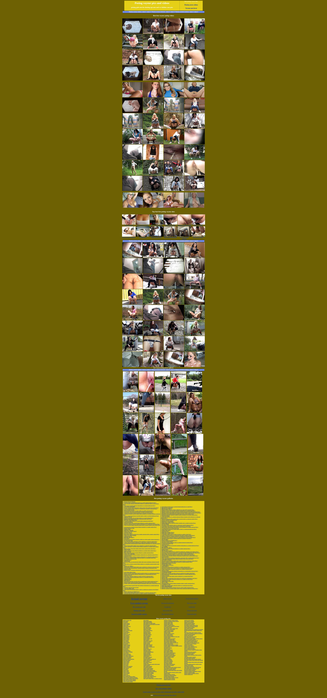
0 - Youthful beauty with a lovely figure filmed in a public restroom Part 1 (139, 523)
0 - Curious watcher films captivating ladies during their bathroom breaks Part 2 (140, 507)
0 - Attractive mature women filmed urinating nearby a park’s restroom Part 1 (177, 583)
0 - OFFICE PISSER (164, 524)
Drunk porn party (192, 614)
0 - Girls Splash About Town (129, 572)
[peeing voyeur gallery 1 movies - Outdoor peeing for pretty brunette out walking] (153, 143)
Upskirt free (192, 607)
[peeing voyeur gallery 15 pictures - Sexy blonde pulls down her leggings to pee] (130, 391)
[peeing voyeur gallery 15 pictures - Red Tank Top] (179, 474)
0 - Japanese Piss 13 (127, 575)
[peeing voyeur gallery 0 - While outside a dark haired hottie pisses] (132, 304)
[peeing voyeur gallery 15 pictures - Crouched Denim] (130, 454)
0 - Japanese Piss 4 (127, 559)
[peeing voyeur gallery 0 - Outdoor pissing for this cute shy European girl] (153, 257)
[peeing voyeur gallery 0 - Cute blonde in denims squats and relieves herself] (194, 112)
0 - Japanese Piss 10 (127, 536)
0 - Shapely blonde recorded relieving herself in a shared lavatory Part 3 (176, 562)
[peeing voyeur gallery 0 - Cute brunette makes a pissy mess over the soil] (153, 335)
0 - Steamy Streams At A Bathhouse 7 (168, 540)
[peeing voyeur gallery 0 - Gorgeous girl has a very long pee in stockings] (153, 33)
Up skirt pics (167, 607)
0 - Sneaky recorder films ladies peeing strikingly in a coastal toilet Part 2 (176, 576)
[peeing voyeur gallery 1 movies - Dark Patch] (174, 80)
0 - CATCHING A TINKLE (165, 559)
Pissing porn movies (163, 685)
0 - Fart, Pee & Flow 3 (127, 533)
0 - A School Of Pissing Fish (166, 543)
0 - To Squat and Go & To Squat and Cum (169, 528)
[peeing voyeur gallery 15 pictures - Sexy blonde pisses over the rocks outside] (146, 495)
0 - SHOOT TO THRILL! (128, 566)
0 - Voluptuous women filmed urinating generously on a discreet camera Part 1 (140, 554)
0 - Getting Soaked (164, 570)
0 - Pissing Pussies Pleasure (129, 501)
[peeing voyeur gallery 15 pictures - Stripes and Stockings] (163, 474)
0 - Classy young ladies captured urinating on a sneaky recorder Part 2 (176, 569)
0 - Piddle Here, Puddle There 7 (167, 533)
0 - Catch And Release (128, 522)
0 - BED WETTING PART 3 (166, 547)
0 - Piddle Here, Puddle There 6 (167, 522)
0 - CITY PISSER (164, 546)
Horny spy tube (167, 598)
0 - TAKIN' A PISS (126, 529)
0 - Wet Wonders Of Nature (166, 550)
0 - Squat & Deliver (164, 556)
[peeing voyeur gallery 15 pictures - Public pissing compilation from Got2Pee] (162, 433)
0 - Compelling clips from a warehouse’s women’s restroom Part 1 (137, 511)
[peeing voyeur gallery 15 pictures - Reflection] (179, 454)
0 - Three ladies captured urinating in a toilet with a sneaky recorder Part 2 (176, 553)
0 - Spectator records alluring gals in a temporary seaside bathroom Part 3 (176, 525)
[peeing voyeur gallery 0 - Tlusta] (132, 351)
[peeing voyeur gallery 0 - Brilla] (194, 128)
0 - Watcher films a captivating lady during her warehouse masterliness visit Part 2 (178, 578)
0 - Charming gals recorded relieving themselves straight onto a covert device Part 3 (179, 555)
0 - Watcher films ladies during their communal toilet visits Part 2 (137, 519)
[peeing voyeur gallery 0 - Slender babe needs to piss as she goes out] (174, 143)
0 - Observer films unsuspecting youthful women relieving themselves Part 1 (140, 568)
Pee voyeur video (192, 603)
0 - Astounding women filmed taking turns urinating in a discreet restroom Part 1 (141, 567)
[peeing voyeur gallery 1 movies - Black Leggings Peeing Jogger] (174, 304)
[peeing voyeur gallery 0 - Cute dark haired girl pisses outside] (132, 143)
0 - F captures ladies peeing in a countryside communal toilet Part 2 (138, 521)
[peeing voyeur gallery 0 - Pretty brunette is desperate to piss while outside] (132, 64)
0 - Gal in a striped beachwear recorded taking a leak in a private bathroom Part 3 (141, 515)
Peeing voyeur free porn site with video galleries (164, 695)
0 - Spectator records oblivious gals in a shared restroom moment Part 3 (176, 542)
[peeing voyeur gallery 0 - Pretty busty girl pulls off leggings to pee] (153, 112)
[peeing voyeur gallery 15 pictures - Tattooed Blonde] (130, 433)
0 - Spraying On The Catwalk (166, 521)
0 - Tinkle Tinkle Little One (129, 553)
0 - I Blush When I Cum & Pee (166, 581)
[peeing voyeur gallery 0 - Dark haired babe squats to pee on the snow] (174, 190)
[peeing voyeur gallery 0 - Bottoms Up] (132, 49)
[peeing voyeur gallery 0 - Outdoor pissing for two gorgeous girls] (174, 175)
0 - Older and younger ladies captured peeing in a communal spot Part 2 (176, 585)
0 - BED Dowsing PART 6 (166, 508)
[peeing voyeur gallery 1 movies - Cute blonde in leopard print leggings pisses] (194, 335)
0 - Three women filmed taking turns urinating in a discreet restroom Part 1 (139, 545)
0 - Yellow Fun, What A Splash (129, 535)
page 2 (144, 11)
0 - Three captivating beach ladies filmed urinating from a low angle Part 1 (176, 558)
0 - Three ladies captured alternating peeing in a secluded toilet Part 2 (138, 577)
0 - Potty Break (126, 538)
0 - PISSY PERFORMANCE (166, 586)
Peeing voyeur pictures (158, 11)
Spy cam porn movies (167, 614)
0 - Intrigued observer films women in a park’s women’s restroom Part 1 (139, 593)
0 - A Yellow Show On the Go (166, 565)
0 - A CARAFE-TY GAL (165, 584)
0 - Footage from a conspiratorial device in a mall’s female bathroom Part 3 (139, 502)
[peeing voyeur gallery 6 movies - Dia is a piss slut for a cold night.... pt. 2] (194, 273)
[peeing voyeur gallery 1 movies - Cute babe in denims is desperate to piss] (194, 49)
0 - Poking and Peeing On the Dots (168, 563)
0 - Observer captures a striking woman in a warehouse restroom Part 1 (176, 536)
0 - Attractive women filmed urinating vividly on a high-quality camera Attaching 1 (141, 539)
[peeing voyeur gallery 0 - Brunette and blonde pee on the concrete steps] (153, 190)
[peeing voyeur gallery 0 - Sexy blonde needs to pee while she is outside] (174, 128)
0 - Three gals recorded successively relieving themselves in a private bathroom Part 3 (179, 545)
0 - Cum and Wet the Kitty (128, 509)
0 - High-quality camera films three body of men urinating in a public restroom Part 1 (179, 527)
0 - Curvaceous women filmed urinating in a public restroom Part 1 (175, 548)
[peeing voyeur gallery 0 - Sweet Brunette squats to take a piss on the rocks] (174, 335)
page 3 (149, 11)
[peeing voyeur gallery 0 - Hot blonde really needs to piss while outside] (194, 288)
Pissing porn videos (191, 5)
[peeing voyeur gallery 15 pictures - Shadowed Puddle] (194, 391)
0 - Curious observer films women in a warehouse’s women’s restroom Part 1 (140, 508)
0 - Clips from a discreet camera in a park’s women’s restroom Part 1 (138, 576)
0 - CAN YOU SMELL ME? (128, 588)
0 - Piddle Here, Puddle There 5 (130, 531)
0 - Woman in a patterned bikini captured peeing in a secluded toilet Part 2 (139, 557)
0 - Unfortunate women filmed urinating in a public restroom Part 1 (175, 567)
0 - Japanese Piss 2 (127, 555)
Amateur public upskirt (139, 614)
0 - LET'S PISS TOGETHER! (129, 506)
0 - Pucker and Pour (164, 575)
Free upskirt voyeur (139, 603)
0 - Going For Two (127, 569)
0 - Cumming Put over (165, 580)
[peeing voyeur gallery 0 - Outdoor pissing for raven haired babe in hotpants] (174, 49)
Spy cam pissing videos (163, 688)
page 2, (192, 11)
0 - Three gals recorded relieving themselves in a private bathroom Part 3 (139, 505)
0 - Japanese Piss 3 (127, 578)
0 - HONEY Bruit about (165, 530)
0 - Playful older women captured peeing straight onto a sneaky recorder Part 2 (178, 523)
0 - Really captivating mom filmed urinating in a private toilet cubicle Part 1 (139, 550)
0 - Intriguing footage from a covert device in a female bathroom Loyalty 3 (176, 568)
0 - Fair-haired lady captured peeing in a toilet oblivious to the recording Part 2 (178, 537)
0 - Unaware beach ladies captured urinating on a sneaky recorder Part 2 (176, 579)
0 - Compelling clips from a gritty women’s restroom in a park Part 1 (175, 526)
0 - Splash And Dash (165, 515)
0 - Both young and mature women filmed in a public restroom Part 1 (138, 552)
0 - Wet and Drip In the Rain (166, 507)
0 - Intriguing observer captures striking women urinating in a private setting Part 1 (179, 514)
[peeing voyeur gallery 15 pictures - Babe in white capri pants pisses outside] (130, 412)
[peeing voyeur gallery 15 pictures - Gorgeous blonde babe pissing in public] (162, 391)
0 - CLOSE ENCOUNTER (165, 572)
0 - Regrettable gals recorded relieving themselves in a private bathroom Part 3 (178, 574)
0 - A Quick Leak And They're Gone (131, 587)
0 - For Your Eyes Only (128, 540)
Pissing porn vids (139, 610)
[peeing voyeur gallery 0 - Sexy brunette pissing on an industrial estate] (174, 351)
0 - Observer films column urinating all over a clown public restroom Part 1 (177, 587)
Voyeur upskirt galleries (192, 598)
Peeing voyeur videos (135, 11)
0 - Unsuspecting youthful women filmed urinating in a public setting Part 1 (140, 527)
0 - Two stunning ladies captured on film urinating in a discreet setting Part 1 (140, 541)
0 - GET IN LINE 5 (164, 539)
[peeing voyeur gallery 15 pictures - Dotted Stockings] (178, 391)
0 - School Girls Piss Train (128, 528)
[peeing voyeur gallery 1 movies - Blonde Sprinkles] (153, 128)
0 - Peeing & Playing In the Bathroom (168, 520)
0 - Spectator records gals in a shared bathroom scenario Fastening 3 (175, 538)
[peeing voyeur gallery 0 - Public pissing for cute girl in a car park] (194, 351)
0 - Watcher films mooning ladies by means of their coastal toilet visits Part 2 (177, 554)
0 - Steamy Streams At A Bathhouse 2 (131, 591)
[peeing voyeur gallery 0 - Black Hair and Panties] (194, 159)
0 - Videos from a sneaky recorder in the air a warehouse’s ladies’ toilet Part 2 (177, 573)
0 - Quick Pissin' (126, 560)
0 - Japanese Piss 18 (127, 517)
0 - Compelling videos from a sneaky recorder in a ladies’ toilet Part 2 (175, 534)
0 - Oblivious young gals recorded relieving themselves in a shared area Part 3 (177, 510)
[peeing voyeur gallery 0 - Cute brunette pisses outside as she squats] (132, 319)
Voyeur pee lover (191, 8)
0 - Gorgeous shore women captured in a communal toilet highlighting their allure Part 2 (180, 552)
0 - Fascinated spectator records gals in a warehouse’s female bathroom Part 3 (140, 581)
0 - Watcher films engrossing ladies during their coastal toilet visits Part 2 (139, 548)
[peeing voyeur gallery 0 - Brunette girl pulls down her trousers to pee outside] (194, 190)
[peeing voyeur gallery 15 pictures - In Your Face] (146, 474)
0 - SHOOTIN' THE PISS (128, 530)
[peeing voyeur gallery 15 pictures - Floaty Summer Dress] (194, 412)
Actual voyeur (139, 598)
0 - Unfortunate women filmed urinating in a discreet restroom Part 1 (138, 512)
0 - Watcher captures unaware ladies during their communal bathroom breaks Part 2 (179, 588)
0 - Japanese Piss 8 (127, 579)
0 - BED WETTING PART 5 (128, 537)
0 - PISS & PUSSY (126, 549)
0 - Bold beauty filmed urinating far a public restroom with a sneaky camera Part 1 (141, 534)
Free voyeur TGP (167, 610)
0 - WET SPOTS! (126, 580)
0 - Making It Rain (164, 549)
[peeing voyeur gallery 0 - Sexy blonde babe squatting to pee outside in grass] (194, 319)
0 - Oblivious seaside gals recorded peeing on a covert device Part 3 (138, 518)
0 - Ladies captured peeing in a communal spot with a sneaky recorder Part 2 (177, 535)
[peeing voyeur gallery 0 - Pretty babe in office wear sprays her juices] (153, 80)
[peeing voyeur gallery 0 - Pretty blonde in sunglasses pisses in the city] (132, 335)
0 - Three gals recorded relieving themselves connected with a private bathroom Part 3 (179, 557)
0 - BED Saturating (127, 551)
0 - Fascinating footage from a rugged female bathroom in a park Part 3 (176, 506)
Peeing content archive (182, 11)
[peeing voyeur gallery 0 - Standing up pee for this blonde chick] (132, 175)
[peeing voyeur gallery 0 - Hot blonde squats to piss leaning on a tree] (153, 366)
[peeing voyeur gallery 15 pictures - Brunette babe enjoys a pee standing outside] (163, 454)
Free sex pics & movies (167, 603)
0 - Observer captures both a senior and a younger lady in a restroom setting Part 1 (179, 519)
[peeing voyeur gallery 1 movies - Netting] (153, 304)
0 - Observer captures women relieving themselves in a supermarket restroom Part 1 (179, 571)
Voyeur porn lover (192, 610)
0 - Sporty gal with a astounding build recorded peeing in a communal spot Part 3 (141, 573)
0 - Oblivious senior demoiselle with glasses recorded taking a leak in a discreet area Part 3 (180, 512)
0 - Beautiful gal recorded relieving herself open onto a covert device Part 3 (177, 513)
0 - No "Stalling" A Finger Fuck (130, 558)
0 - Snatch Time (163, 577)
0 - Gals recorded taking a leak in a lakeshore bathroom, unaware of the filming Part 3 (179, 551)
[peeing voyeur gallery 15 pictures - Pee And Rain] (195, 454)
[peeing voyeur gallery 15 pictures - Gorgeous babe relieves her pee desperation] (194, 433)
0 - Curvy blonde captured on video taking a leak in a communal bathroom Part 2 (178, 529)
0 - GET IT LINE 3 (164, 582)
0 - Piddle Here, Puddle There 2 (167, 532)
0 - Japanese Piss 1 (164, 531)
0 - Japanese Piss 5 (164, 544)
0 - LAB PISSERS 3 (164, 566)
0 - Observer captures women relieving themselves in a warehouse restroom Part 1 (141, 524)
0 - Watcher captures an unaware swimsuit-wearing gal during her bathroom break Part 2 (180, 511)
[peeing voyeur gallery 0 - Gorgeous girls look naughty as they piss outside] (194, 33)
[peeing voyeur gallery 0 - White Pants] (153, 175)
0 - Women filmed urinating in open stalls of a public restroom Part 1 (138, 510)
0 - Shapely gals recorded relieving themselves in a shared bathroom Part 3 (139, 574)
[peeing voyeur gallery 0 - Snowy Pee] (153, 288)
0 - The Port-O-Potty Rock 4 (166, 541)
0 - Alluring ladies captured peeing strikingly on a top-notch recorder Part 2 (139, 582)
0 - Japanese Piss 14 (127, 532)
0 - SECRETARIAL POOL (165, 564)
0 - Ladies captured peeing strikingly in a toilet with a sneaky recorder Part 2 (140, 542)
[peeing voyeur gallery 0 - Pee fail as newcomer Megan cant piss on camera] (194, 257)
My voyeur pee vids (139, 607)
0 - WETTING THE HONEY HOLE (130, 520)
